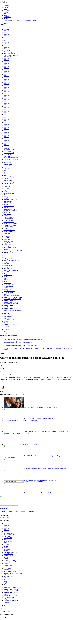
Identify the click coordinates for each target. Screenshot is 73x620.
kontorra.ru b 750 (8, 241)
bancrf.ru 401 (7, 156)
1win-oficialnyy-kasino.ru (11, 55)
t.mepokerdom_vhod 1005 (11, 308)
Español (6, 191)
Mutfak (6, 255)
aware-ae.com (7, 154)
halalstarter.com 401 (9, 209)
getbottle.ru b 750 (8, 202)
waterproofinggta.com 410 (11, 315)
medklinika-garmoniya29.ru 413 (13, 251)
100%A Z (6, 29)
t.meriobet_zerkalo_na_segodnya (13, 310)
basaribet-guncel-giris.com (11, 157)
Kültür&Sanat (7, 17)
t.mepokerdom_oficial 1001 (11, 303)
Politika (6, 12)
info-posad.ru (7, 214)
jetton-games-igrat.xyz (10, 225)
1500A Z (6, 39)
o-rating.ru (6, 267)
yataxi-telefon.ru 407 (9, 320)
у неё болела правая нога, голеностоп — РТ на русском (20, 420)
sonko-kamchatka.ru (9, 291)
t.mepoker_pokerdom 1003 (11, 302)
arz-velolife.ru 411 (9, 153)
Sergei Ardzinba (8, 286)
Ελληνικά (6, 326)
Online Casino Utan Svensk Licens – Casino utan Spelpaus (20, 20)
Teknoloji (6, 18)
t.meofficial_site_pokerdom (11, 295)
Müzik (5, 257)
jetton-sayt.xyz (8, 234)
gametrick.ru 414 (8, 201)
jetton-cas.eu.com (8, 218)
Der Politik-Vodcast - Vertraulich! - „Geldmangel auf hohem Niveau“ (43, 407)
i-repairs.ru (7, 212)
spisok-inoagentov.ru (9, 292)
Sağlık (5, 15)
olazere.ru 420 (8, 268)
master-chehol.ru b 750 (10, 247)
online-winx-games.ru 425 (11, 270)
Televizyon (7, 313)
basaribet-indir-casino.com (11, 159)
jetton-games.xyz (8, 226)
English (6, 190)
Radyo (5, 278)
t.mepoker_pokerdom (10, 300)
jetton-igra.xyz (8, 228)
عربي (5, 331)
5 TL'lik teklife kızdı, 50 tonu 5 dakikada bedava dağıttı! (40, 480)
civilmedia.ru (7, 169)
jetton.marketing (8, 236)
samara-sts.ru (7, 283)
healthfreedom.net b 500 (10, 210)
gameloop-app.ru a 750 (10, 199)
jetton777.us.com (8, 238)
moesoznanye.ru (8, 252)
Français (6, 198)
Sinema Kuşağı (8, 289)
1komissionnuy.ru (9, 52)
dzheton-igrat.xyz (8, 180)
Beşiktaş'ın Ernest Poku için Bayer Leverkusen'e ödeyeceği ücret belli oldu (25, 481)
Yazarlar (6, 321)
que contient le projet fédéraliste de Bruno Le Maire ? (39, 418)
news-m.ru (7, 263)
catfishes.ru (7, 167)
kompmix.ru (7, 239)
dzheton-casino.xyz (9, 177)
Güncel (6, 7)
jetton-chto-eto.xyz (9, 222)
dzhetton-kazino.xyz (9, 183)
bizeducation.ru (8, 162)
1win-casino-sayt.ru (9, 53)
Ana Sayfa (7, 5)
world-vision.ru (8, 316)
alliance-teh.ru (7, 151)
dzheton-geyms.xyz (9, 178)
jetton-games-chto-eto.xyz (11, 223)
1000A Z (6, 31)
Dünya (5, 9)
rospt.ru (6, 279)
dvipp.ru (6, 175)
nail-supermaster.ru (9, 259)
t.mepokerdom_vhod (9, 307)
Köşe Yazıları (7, 243)
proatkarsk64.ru (8, 275)
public (5, 276)
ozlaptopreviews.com (9, 271)
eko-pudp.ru (7, 186)
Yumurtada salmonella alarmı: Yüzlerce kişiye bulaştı (39, 493)
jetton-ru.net (7, 233)
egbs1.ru (6, 185)
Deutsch (6, 170)
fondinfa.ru (7, 196)
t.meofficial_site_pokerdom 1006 (13, 297)
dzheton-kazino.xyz (9, 182)
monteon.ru (7, 254)
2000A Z (6, 58)
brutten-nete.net (8, 165)
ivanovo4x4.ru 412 (9, 217)
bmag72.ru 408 (8, 164)
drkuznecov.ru (8, 172)
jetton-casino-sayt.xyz (10, 220)
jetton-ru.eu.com (8, 231)
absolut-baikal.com (9, 149)
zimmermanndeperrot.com (11, 324)
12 (4, 37)
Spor (5, 13)
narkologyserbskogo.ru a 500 (12, 260)
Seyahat (6, 287)
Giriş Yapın (21, 394)
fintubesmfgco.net (9, 193)
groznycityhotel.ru (9, 206)
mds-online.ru (7, 249)
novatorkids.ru (8, 265)
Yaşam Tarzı (7, 318)
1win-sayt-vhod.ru (9, 56)
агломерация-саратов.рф (11, 328)
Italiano (6, 215)
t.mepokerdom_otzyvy (10, 305)
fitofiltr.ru (6, 194)
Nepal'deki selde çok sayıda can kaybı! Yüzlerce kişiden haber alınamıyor (45, 468)
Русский (6, 329)
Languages (7, 246)
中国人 (6, 333)
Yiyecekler (7, 323)
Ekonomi (6, 10)
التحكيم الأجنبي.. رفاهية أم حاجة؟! (29, 444)
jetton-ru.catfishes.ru (9, 230)
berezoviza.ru (7, 161)
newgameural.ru (8, 262)
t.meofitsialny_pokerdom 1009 (12, 299)
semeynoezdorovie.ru (10, 284)
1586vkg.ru (7, 50)
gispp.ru (6, 204)
